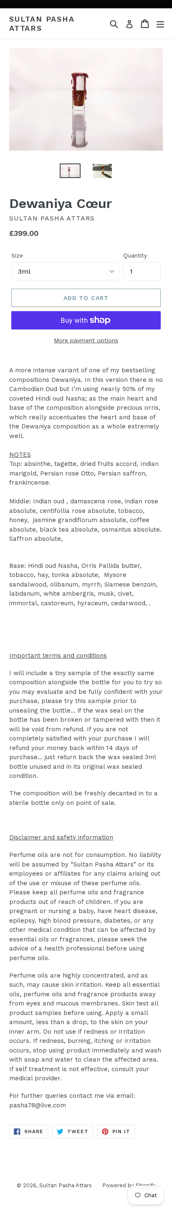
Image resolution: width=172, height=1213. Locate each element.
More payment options (86, 340)
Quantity (135, 255)
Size (17, 255)
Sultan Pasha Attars (41, 23)
